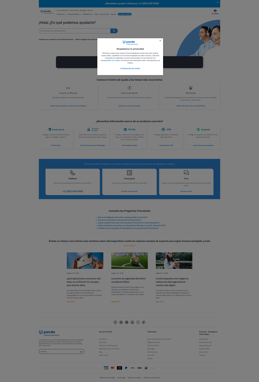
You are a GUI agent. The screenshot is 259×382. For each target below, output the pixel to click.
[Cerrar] (160, 40)
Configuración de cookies (130, 68)
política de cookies (113, 60)
